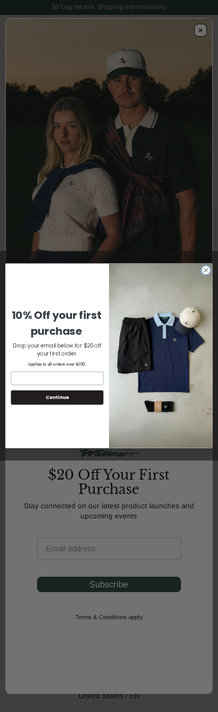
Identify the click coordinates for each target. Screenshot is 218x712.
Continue (57, 397)
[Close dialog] (206, 270)
